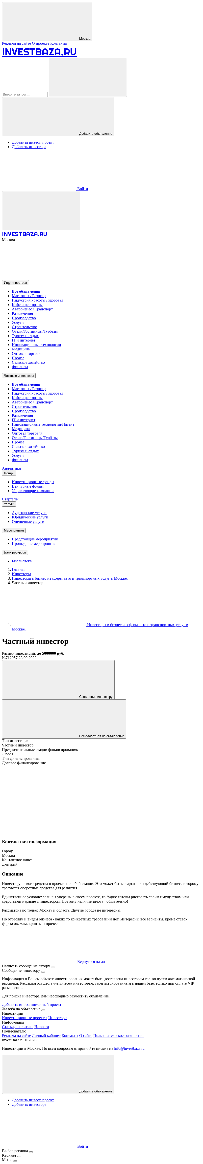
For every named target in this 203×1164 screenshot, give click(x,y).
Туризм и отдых (25, 336)
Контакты (58, 43)
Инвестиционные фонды (33, 482)
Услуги (18, 322)
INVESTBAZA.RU (39, 52)
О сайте (85, 1035)
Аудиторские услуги (29, 513)
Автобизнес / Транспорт (32, 309)
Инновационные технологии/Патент (43, 424)
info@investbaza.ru (129, 1048)
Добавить (95, 1091)
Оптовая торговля (27, 353)
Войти (82, 189)
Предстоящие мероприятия (35, 539)
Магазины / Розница (29, 296)
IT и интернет (23, 340)
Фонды (9, 473)
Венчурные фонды (28, 486)
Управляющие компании (33, 491)
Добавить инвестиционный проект (31, 1004)
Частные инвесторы (19, 376)
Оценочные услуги (28, 521)
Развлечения (22, 313)
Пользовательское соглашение (118, 1035)
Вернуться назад (90, 961)
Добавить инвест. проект (33, 142)
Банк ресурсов (15, 552)
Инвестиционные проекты (24, 1018)
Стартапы (10, 499)
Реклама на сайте (16, 43)
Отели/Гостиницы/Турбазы (35, 331)
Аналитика (11, 468)
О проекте (40, 43)
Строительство (24, 327)
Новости (41, 1027)
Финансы (20, 367)
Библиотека (22, 561)
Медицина (21, 349)
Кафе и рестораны (27, 305)
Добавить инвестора (29, 147)
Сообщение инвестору (95, 697)
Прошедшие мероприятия (33, 543)
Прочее (18, 358)
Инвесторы (57, 1018)
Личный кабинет (46, 1035)
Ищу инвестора (15, 283)
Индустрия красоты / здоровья (37, 300)
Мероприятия (14, 530)
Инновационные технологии (36, 345)
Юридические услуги (30, 517)
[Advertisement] (101, 799)
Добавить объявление (95, 133)
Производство (24, 318)
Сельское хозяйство (28, 362)
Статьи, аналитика (17, 1027)
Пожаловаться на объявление (101, 736)
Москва (84, 38)
